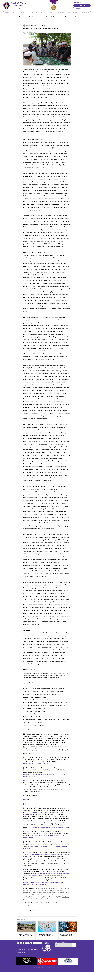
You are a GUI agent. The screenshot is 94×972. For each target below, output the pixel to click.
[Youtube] (30, 943)
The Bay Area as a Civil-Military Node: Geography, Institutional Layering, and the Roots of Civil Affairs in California (26, 934)
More (66, 16)
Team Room (60, 16)
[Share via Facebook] (24, 910)
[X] (21, 943)
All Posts (19, 16)
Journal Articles (29, 16)
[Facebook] (24, 943)
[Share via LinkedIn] (30, 910)
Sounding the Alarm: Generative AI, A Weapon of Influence (67, 934)
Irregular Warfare (39, 902)
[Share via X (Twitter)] (27, 910)
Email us (32, 951)
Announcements (40, 16)
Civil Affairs (28, 902)
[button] (14, 12)
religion (55, 902)
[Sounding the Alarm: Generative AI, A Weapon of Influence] (68, 927)
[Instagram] (27, 943)
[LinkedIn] (18, 943)
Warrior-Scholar (50, 16)
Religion (48, 902)
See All (75, 919)
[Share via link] (33, 910)
